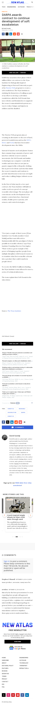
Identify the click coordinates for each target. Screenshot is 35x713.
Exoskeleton (12, 412)
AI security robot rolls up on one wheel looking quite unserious (23, 517)
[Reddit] (14, 34)
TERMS (4, 676)
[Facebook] (3, 34)
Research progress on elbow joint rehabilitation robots (16, 361)
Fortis (12, 143)
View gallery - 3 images (17, 72)
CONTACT (5, 681)
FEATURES (5, 668)
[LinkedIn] (10, 34)
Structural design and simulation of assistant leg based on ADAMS (17, 376)
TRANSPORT (30, 7)
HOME (4, 657)
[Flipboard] (18, 34)
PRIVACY (4, 679)
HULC (4, 143)
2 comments (19, 427)
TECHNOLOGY (23, 663)
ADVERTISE (5, 673)
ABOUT (4, 663)
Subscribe (17, 641)
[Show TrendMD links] (32, 403)
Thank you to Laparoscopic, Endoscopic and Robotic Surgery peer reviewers (16, 392)
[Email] (22, 34)
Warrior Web (10, 88)
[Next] (30, 515)
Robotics (4, 11)
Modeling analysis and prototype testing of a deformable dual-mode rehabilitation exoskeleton (17, 368)
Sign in (7, 561)
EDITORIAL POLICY (7, 665)
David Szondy (14, 436)
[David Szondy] (4, 437)
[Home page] (17, 3)
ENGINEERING (11, 7)
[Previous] (5, 515)
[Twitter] (7, 34)
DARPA (23, 412)
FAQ (3, 687)
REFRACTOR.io (24, 668)
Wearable (22, 408)
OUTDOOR (21, 7)
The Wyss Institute (14, 311)
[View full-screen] (33, 41)
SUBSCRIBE (5, 660)
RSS (3, 684)
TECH (3, 7)
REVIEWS (4, 671)
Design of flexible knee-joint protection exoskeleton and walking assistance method (17, 353)
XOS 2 (29, 140)
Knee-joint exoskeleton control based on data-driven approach (16, 384)
